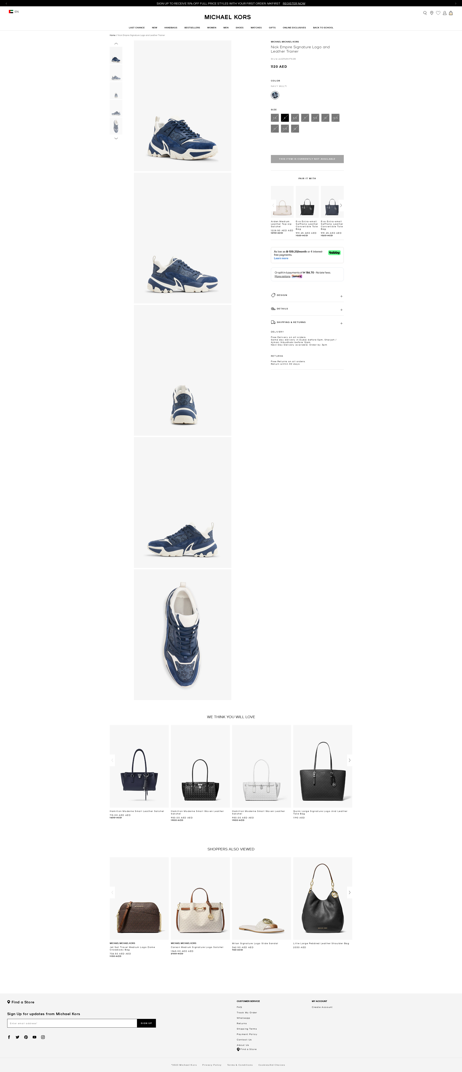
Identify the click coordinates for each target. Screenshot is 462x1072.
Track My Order (247, 1012)
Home (113, 35)
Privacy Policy (211, 1064)
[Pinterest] (26, 1037)
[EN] (11, 13)
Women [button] (211, 27)
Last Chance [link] (137, 27)
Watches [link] (256, 27)
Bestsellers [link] (192, 27)
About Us (243, 1044)
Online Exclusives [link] (294, 27)
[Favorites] (438, 13)
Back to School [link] (323, 27)
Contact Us (244, 1039)
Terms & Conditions (240, 1064)
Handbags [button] (170, 27)
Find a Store (23, 1002)
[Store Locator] (431, 12)
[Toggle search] (425, 12)
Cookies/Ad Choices (271, 1064)
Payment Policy (247, 1034)
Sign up (146, 1023)
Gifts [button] (272, 27)
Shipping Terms (247, 1028)
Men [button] (225, 27)
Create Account (322, 1007)
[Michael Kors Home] (228, 19)
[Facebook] (9, 1037)
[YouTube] (34, 1037)
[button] (273, 205)
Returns (242, 1023)
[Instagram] (43, 1037)
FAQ (239, 1007)
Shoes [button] (239, 27)
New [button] (154, 27)
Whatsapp (243, 1017)
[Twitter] (17, 1037)
